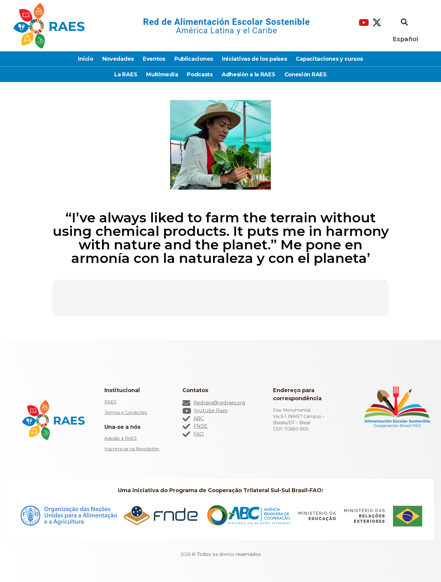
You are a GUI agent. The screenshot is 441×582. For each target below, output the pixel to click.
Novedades (118, 59)
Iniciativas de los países (254, 59)
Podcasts (200, 74)
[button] (404, 22)
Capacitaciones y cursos (329, 59)
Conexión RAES (305, 74)
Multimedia (162, 74)
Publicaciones (193, 59)
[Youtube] (364, 22)
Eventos (154, 59)
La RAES (125, 74)
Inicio (85, 59)
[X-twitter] (376, 22)
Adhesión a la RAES (248, 74)
